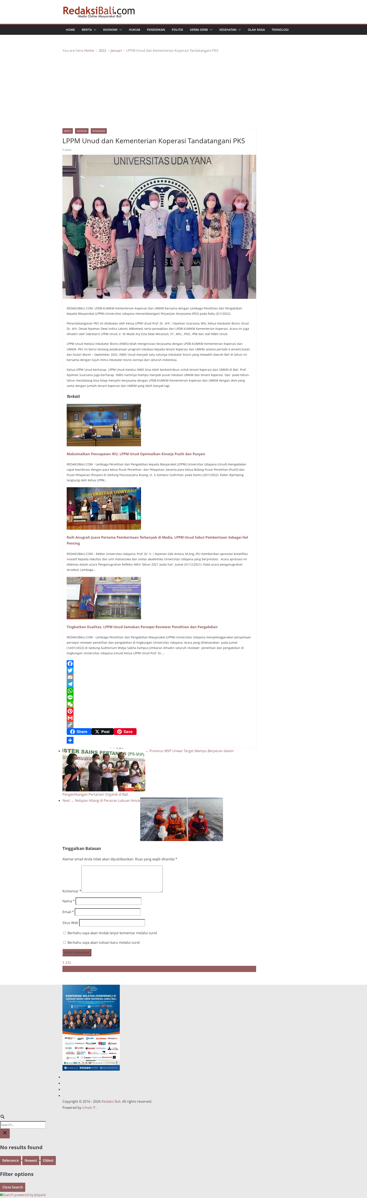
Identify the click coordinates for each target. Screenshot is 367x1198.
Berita (87, 30)
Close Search (12, 1187)
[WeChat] (159, 704)
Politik (177, 30)
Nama (68, 901)
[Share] (159, 740)
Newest (31, 1160)
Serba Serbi (199, 30)
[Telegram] (159, 684)
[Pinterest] (159, 711)
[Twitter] (159, 670)
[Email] (159, 677)
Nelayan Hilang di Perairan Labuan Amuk (101, 800)
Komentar (71, 891)
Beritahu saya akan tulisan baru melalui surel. (104, 942)
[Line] (159, 697)
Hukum (134, 30)
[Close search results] (5, 1134)
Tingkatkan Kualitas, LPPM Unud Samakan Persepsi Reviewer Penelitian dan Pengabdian (142, 627)
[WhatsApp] (159, 690)
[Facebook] (159, 663)
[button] (94, 30)
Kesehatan (227, 30)
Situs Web (70, 922)
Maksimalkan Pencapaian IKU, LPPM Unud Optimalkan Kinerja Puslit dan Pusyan (136, 454)
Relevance (10, 1160)
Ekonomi (110, 30)
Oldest (48, 1160)
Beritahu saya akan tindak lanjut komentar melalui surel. (113, 933)
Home (70, 30)
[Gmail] (159, 718)
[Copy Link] (159, 724)
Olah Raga (256, 30)
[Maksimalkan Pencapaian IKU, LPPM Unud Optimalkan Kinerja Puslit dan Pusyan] (104, 406)
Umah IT (89, 1107)
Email (68, 912)
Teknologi (280, 30)
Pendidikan (156, 30)
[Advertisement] (183, 85)
